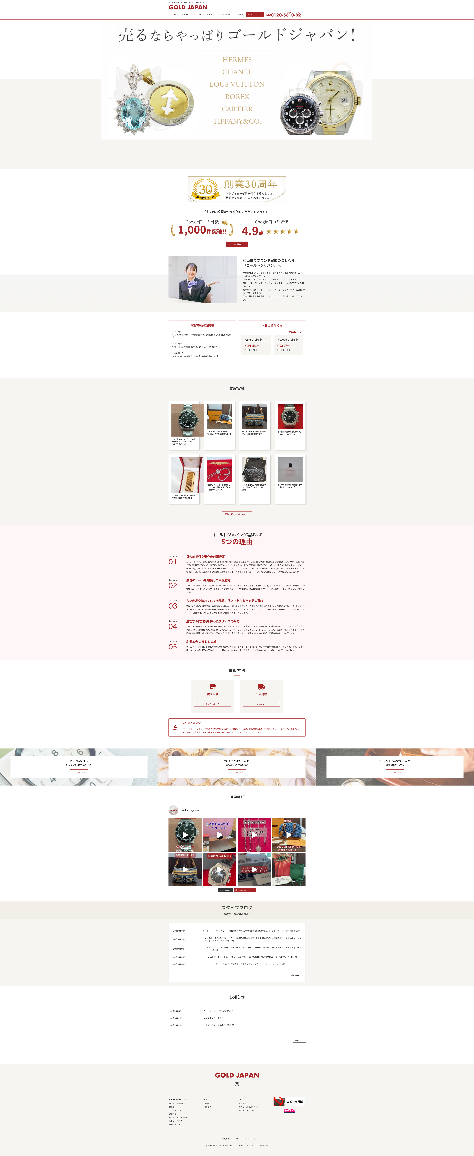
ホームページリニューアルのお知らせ (216, 1011)
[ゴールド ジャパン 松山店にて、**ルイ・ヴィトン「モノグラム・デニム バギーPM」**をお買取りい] (185, 869)
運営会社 (225, 1139)
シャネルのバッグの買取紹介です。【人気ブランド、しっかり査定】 (254, 487)
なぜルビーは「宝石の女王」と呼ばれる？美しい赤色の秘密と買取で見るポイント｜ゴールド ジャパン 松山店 (251, 931)
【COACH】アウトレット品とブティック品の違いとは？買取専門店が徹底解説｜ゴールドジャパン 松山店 (250, 957)
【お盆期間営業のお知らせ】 (212, 1018)
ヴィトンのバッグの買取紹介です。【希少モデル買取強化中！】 (196, 347)
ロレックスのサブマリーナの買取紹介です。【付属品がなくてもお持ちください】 (201, 336)
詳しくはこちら (79, 772)
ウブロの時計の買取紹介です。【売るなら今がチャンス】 (290, 433)
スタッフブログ (175, 1121)
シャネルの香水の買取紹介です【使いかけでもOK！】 (290, 486)
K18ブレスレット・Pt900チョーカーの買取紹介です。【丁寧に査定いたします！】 (219, 487)
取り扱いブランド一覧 (178, 1117)
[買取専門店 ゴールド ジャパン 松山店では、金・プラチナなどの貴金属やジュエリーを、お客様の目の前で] (219, 835)
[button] (471, 94)
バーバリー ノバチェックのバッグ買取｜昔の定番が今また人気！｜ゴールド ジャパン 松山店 (244, 964)
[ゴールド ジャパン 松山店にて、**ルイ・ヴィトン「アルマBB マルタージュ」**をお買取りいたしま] (289, 835)
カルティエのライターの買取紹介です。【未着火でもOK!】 (183, 496)
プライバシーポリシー (243, 1139)
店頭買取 (207, 1104)
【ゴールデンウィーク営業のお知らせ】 (217, 1025)
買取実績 (172, 1114)
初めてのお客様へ (176, 1104)
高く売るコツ (244, 1104)
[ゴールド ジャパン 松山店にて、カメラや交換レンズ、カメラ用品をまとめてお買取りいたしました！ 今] (254, 869)
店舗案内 (172, 1107)
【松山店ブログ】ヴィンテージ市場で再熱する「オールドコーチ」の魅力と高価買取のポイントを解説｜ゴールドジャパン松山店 (252, 948)
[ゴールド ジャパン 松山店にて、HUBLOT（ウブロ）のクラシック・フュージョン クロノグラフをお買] (219, 869)
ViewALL (295, 975)
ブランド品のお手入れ (248, 1107)
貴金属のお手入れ (246, 1110)
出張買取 (207, 1107)
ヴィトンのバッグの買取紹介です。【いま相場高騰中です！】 (195, 356)
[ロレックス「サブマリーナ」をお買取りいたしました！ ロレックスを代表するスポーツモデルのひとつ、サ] (185, 835)
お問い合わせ (174, 1124)
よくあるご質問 (175, 1110)
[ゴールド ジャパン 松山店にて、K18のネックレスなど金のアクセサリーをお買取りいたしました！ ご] (254, 835)
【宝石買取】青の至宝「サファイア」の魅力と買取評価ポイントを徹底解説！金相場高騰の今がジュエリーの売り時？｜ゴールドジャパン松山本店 (252, 939)
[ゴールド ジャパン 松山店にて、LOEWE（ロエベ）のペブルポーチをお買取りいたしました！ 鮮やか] (289, 869)
